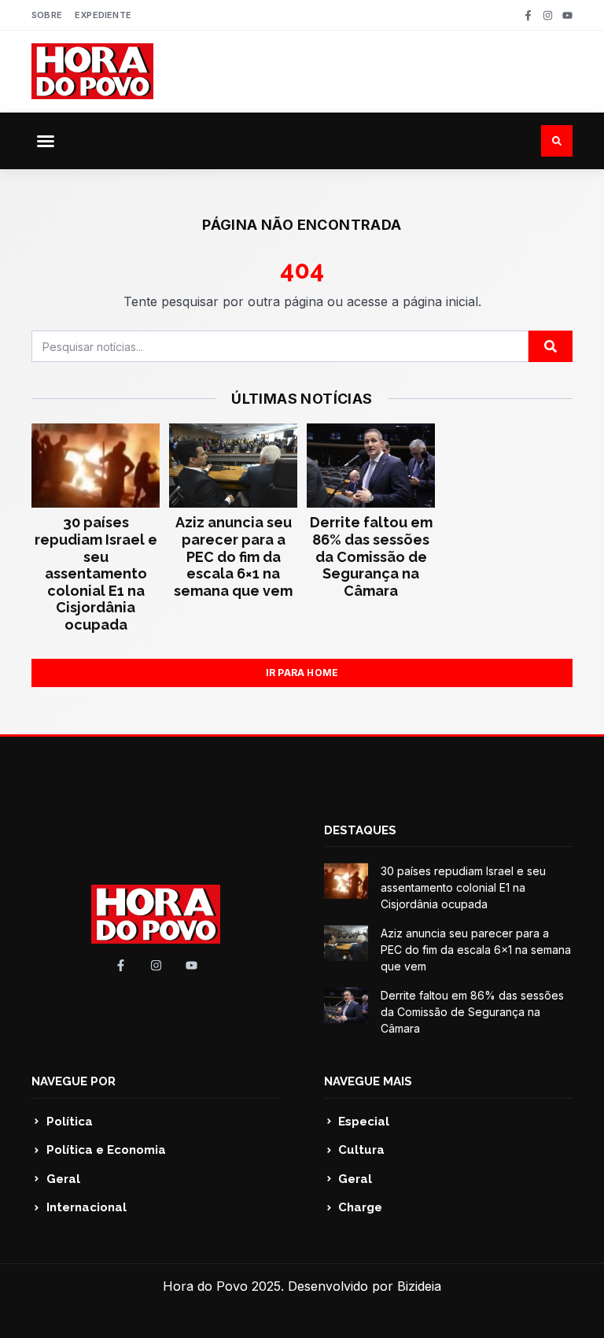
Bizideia (419, 1286)
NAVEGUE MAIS (368, 1081)
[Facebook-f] (528, 15)
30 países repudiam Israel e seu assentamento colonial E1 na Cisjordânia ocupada (96, 573)
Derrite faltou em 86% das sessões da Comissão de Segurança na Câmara (371, 556)
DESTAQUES (360, 830)
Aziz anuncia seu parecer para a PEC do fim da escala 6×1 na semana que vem (233, 556)
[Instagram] (548, 15)
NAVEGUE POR (73, 1081)
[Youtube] (567, 15)
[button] (45, 141)
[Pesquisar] (550, 346)
